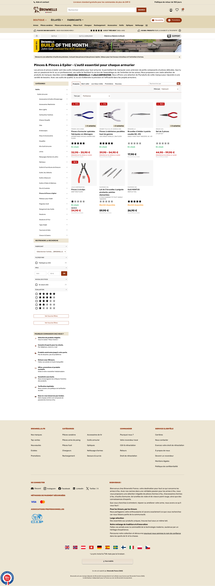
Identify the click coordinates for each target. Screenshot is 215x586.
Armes (35, 25)
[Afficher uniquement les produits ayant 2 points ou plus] (51, 304)
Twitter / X (94, 489)
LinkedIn (79, 489)
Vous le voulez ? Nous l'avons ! (48, 339)
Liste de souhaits (177, 10)
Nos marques (36, 435)
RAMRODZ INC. (104, 187)
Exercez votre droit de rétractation (169, 445)
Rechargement (99, 25)
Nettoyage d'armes (95, 450)
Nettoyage (139, 25)
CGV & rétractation (128, 445)
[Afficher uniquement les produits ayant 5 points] (51, 293)
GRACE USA (72, 75)
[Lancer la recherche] (141, 10)
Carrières (159, 435)
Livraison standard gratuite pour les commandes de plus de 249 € (101, 2)
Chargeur (88, 25)
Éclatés (56, 20)
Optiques (129, 25)
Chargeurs (66, 450)
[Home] (36, 36)
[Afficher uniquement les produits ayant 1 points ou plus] (51, 308)
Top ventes (35, 440)
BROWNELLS (84, 75)
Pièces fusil (77, 25)
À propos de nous (162, 450)
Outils (121, 25)
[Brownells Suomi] (123, 547)
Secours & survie (94, 456)
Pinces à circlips (78, 189)
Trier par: (77, 96)
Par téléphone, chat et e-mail (47, 347)
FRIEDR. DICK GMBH (77, 129)
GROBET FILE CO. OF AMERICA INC (110, 129)
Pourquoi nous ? (127, 435)
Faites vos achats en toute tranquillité (50, 362)
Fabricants (74, 20)
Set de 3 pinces (162, 131)
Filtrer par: (157, 89)
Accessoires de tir (94, 435)
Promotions (176, 20)
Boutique (38, 20)
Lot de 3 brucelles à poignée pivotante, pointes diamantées (111, 192)
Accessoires (112, 25)
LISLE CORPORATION (102, 75)
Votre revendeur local (129, 440)
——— (146, 25)
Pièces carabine (47, 25)
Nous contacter (161, 440)
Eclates (34, 450)
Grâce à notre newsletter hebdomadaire (51, 371)
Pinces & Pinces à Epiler (77, 156)
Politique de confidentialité (166, 466)
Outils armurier (93, 440)
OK (64, 273)
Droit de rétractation (128, 456)
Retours (123, 450)
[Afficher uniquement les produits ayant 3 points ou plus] (51, 301)
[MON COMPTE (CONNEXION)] (171, 10)
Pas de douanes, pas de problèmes (49, 354)
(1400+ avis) (114, 30)
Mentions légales (162, 461)
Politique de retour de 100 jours (168, 2)
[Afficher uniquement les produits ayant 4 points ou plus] (51, 297)
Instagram (51, 489)
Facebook (66, 489)
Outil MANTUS (134, 189)
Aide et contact (42, 2)
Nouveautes (36, 445)
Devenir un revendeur (164, 456)
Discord (37, 488)
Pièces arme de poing (63, 25)
